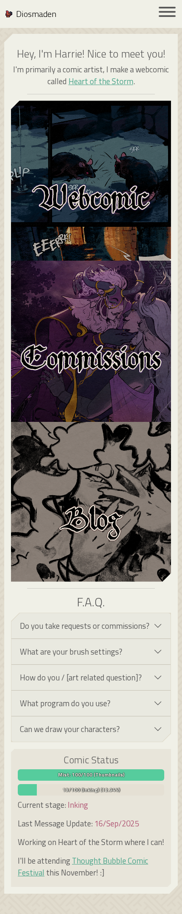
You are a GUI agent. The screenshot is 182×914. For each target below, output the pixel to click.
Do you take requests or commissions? (84, 626)
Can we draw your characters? (70, 729)
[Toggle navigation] (167, 13)
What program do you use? (65, 703)
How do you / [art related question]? (81, 677)
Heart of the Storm (101, 81)
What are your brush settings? (71, 652)
